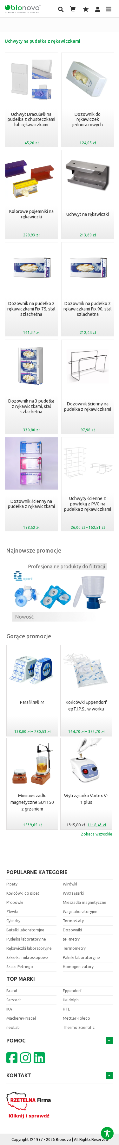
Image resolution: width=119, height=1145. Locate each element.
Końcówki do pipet (22, 893)
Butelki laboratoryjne (25, 930)
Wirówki (70, 884)
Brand (11, 991)
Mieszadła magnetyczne (84, 902)
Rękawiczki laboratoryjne (29, 948)
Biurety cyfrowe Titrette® (86, 799)
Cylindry (13, 921)
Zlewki (12, 912)
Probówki (14, 902)
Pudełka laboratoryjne (26, 939)
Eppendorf (72, 991)
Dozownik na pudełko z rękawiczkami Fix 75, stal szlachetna (31, 309)
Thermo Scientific (79, 1027)
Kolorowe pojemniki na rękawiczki (31, 214)
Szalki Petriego (19, 967)
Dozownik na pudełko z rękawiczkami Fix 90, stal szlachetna (87, 309)
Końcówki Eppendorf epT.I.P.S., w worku (32, 705)
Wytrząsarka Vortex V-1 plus (32, 799)
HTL (66, 1009)
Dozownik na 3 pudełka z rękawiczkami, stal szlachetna (31, 406)
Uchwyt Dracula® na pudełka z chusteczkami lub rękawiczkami (31, 120)
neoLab (13, 1027)
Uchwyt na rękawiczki (87, 214)
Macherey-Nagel (21, 1018)
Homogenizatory (78, 967)
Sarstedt (13, 1000)
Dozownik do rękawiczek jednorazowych (87, 120)
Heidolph (71, 1000)
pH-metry (71, 939)
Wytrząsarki (73, 893)
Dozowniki (72, 930)
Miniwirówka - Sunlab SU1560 (86, 705)
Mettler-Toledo (76, 1018)
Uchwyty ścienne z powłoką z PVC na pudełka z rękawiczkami (87, 504)
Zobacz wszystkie (96, 834)
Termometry (74, 948)
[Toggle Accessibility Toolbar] (107, 1133)
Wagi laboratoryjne (80, 912)
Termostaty (73, 921)
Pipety (11, 884)
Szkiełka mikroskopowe (27, 957)
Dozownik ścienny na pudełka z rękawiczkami (87, 406)
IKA (9, 1009)
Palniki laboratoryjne (81, 957)
